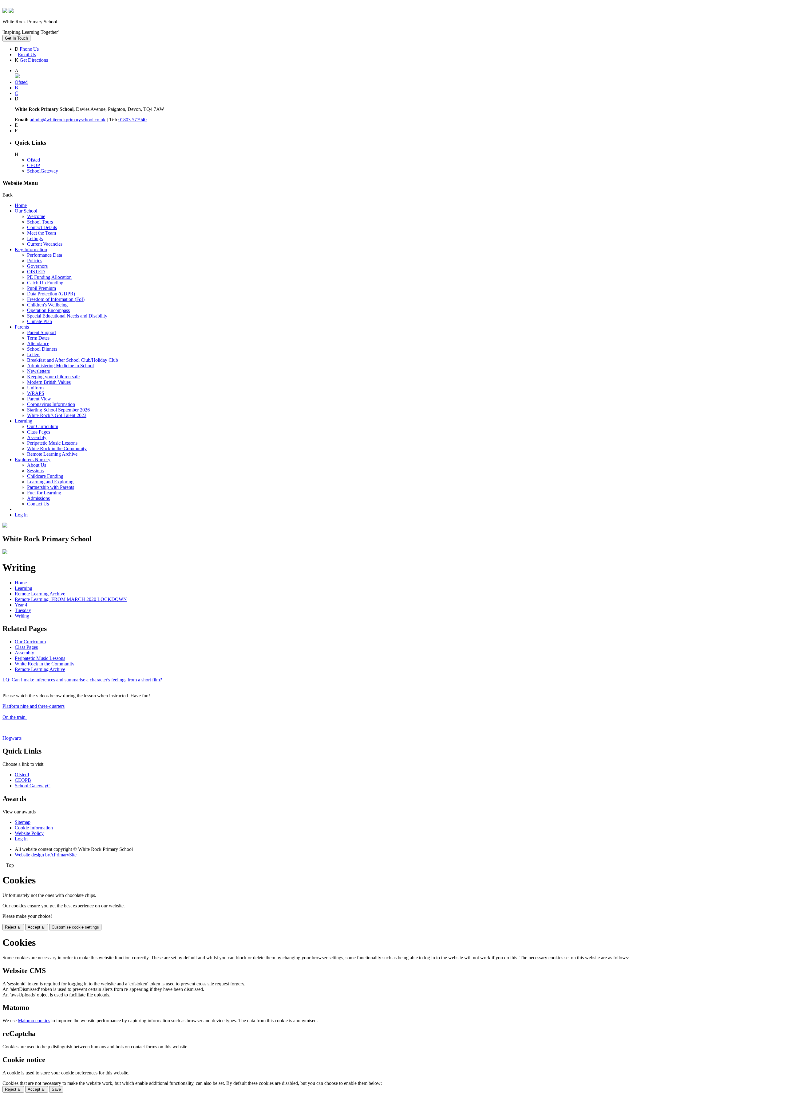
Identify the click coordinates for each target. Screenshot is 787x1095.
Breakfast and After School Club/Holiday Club (72, 360)
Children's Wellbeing (47, 304)
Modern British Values (49, 382)
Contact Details (42, 227)
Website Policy (29, 833)
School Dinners (42, 349)
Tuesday (23, 610)
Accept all (36, 927)
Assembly (36, 437)
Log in (21, 514)
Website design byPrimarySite (46, 854)
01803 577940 (132, 119)
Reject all (13, 927)
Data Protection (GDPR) (51, 293)
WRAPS (35, 393)
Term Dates (38, 338)
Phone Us (29, 49)
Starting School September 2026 (58, 409)
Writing (22, 615)
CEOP (33, 165)
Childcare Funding (45, 476)
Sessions (35, 470)
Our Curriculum (42, 426)
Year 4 (21, 604)
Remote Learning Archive (52, 454)
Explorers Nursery (32, 459)
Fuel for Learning (44, 492)
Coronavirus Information (51, 404)
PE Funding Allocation (49, 277)
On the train (14, 717)
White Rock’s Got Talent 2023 (56, 415)
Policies (34, 260)
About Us (36, 465)
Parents (22, 326)
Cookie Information (34, 827)
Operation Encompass (48, 310)
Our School (26, 210)
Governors (37, 266)
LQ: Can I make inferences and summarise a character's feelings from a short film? (82, 679)
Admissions (38, 498)
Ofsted (33, 159)
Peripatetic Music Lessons (52, 443)
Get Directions (34, 60)
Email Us (27, 54)
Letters (33, 354)
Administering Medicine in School (60, 365)
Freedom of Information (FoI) (56, 299)
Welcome (36, 216)
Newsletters (38, 371)
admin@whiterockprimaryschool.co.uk (67, 119)
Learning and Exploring (50, 481)
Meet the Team (41, 233)
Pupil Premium (41, 288)
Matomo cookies (34, 1020)
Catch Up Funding (45, 282)
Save (56, 1089)
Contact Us (38, 503)
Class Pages (38, 431)
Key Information (31, 249)
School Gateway (32, 785)
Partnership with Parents (50, 487)
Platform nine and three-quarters (33, 706)
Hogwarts (12, 738)
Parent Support (41, 332)
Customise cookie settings (75, 927)
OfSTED (36, 271)
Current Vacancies (44, 244)
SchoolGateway (42, 170)
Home (21, 205)
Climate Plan (39, 321)
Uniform (35, 387)
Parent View (39, 398)
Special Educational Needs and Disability (67, 315)
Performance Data (44, 255)
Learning (23, 420)
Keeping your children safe (53, 376)
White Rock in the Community (57, 448)
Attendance (38, 343)
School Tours (40, 221)
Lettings (35, 238)
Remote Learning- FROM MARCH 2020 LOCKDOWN (71, 599)
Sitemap (22, 822)
